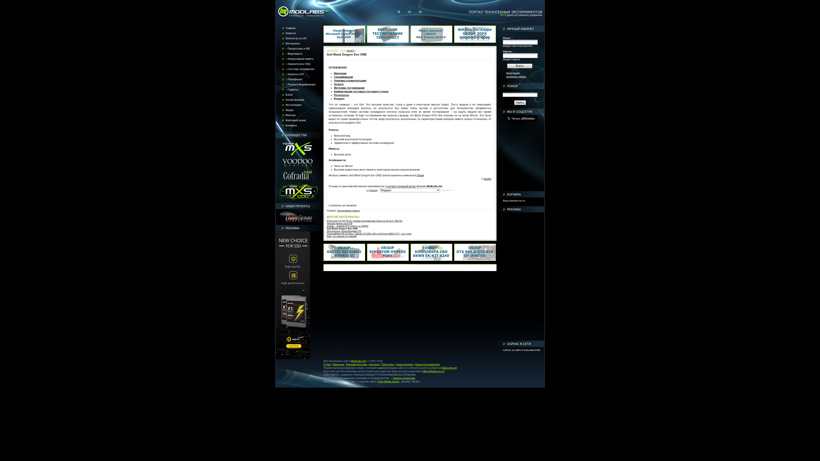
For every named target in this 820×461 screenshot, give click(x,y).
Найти (520, 102)
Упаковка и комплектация (350, 80)
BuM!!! (487, 179)
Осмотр (339, 84)
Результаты (341, 95)
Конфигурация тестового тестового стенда (361, 91)
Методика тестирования (349, 87)
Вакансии (338, 364)
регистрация (513, 73)
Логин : (507, 38)
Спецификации (343, 77)
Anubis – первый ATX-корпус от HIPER (347, 226)
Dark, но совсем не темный (342, 236)
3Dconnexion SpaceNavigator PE (344, 231)
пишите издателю (404, 378)
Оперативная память (348, 210)
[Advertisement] (520, 277)
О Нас (327, 364)
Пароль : (508, 51)
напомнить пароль (516, 76)
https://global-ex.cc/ (433, 371)
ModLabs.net (358, 361)
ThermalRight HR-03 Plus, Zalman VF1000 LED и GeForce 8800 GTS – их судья (369, 233)
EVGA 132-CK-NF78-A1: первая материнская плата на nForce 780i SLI (365, 221)
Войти (520, 65)
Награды (374, 364)
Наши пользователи (427, 364)
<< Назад (372, 190)
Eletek (420, 175)
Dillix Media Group (388, 381)
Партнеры (387, 364)
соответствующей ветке (401, 186)
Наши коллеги (404, 364)
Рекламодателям (356, 364)
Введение (340, 73)
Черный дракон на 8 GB (339, 223)
